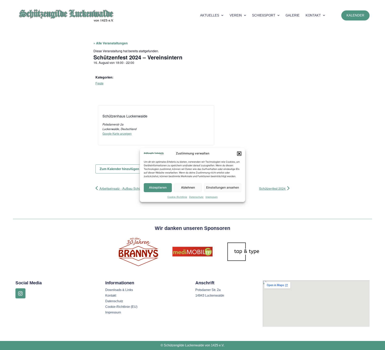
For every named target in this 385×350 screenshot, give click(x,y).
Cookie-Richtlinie (177, 196)
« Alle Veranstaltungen (110, 43)
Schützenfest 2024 (272, 188)
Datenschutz (196, 196)
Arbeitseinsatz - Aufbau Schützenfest (125, 188)
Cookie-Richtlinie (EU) (121, 306)
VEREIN (236, 15)
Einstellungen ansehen (222, 187)
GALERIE (293, 15)
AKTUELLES (209, 15)
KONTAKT (313, 15)
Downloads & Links (119, 290)
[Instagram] (20, 293)
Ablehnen (188, 187)
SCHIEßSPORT (263, 15)
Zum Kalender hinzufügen (120, 168)
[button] (239, 154)
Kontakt (110, 295)
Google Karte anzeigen (117, 134)
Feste (99, 83)
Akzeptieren (158, 187)
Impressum (212, 196)
